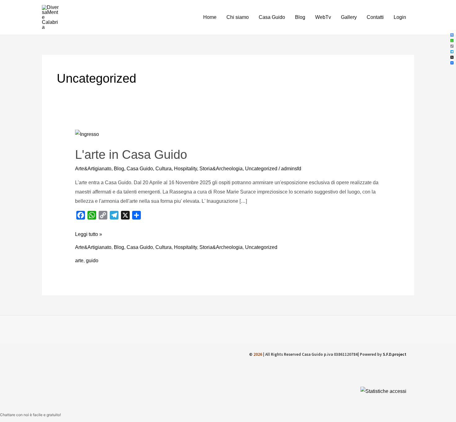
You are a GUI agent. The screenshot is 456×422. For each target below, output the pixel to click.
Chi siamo (237, 17)
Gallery (349, 17)
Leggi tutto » (88, 233)
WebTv (323, 17)
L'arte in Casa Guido (131, 154)
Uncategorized (261, 168)
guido (92, 260)
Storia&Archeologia (221, 168)
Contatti (375, 17)
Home (210, 17)
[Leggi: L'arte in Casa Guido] (87, 134)
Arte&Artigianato (93, 168)
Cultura (163, 168)
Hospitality (185, 168)
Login (400, 17)
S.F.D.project (394, 354)
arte (79, 260)
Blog (300, 17)
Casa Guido (272, 17)
